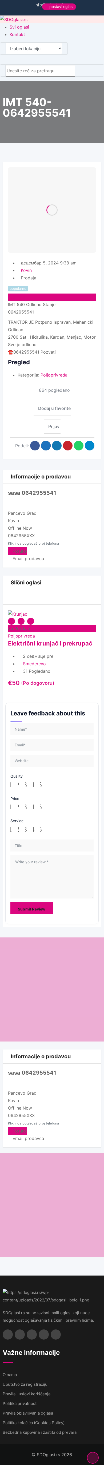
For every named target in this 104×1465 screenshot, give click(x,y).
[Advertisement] (52, 989)
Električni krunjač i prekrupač (50, 643)
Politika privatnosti (20, 1403)
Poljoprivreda (54, 375)
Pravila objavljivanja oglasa (28, 1413)
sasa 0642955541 (32, 493)
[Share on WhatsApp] (78, 445)
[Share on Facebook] (35, 445)
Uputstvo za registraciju (25, 1384)
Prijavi (54, 426)
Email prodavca (27, 558)
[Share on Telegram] (89, 445)
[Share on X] (46, 445)
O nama (10, 1374)
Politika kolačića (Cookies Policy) (34, 1422)
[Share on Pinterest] (68, 445)
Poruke (19, 551)
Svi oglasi (19, 27)
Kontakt (17, 34)
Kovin (26, 270)
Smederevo (34, 663)
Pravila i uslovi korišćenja (26, 1393)
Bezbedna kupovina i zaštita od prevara (40, 1432)
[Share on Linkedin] (57, 445)
